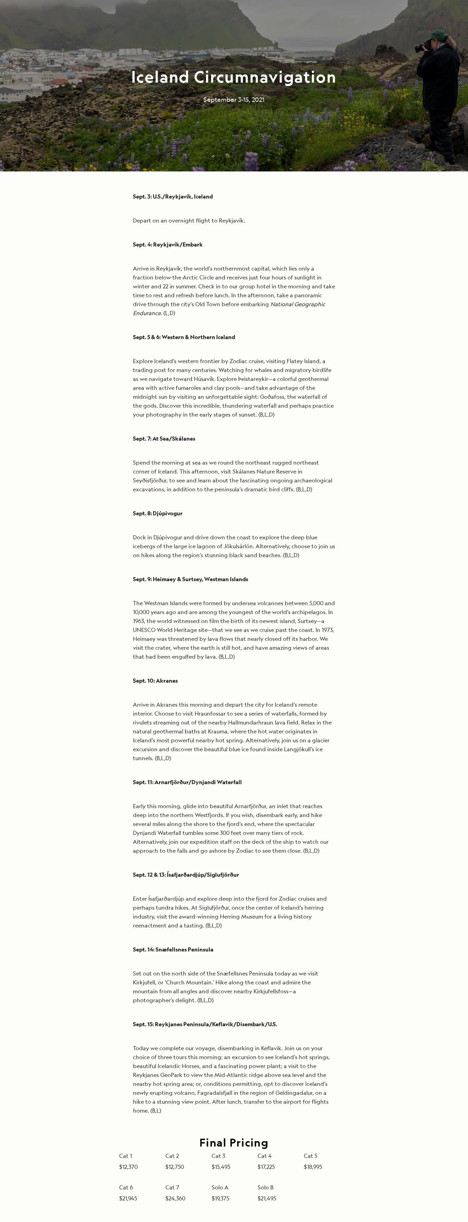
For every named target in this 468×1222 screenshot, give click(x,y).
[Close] (385, 503)
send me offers (313, 644)
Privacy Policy (268, 709)
